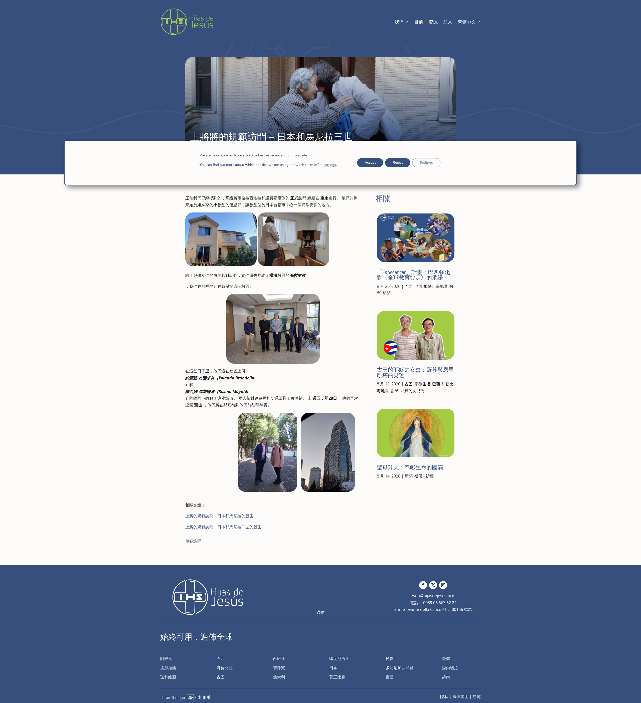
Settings (426, 162)
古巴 (409, 384)
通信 (320, 612)
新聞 (387, 293)
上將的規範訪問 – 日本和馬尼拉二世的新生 (223, 527)
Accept (370, 162)
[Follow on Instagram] (443, 585)
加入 (447, 22)
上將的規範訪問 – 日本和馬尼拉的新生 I (220, 516)
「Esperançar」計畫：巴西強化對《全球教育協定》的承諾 (413, 275)
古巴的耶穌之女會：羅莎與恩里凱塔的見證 (415, 372)
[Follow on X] (433, 585)
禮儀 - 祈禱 (424, 476)
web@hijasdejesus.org (433, 595)
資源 (433, 22)
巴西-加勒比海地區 (431, 286)
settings (330, 165)
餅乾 (477, 696)
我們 (399, 22)
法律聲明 (460, 696)
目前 (418, 22)
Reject (398, 162)
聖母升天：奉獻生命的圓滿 (410, 467)
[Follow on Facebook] (423, 585)
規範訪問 (193, 541)
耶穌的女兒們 (412, 390)
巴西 (409, 286)
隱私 (444, 696)
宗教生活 (422, 384)
